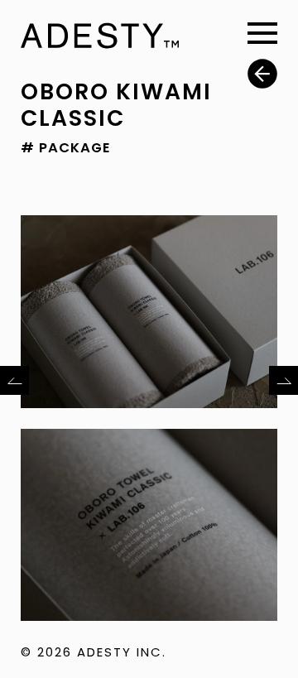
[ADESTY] (100, 37)
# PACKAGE (65, 147)
